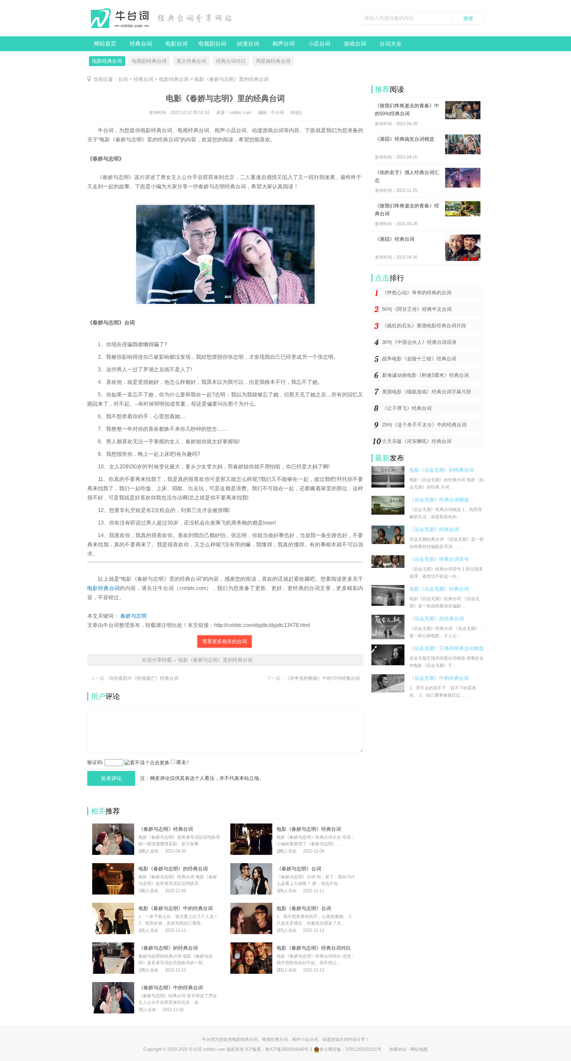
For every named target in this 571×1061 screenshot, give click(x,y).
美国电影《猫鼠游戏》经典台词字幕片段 (426, 391)
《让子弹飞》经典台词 (407, 408)
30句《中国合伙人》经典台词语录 (419, 342)
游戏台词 (355, 44)
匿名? (182, 762)
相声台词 (283, 44)
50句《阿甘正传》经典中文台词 (417, 309)
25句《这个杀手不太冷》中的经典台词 (424, 424)
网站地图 (419, 1049)
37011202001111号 (363, 1049)
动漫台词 (248, 44)
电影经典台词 (107, 61)
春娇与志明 (133, 616)
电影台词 (176, 44)
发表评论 (111, 778)
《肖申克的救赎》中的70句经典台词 (322, 678)
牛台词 (208, 1039)
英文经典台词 (191, 61)
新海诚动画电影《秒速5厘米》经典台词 (425, 375)
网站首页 (105, 44)
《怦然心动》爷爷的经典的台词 (416, 292)
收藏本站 (397, 1049)
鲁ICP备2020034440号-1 (288, 1049)
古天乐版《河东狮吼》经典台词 (416, 441)
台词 (123, 79)
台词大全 (390, 44)
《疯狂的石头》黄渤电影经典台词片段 (424, 325)
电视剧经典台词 (149, 61)
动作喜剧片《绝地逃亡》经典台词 (143, 678)
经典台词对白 (231, 61)
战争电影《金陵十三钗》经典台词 (419, 358)
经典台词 (141, 44)
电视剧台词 (212, 44)
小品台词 (319, 44)
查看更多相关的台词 (224, 641)
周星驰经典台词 (273, 61)
